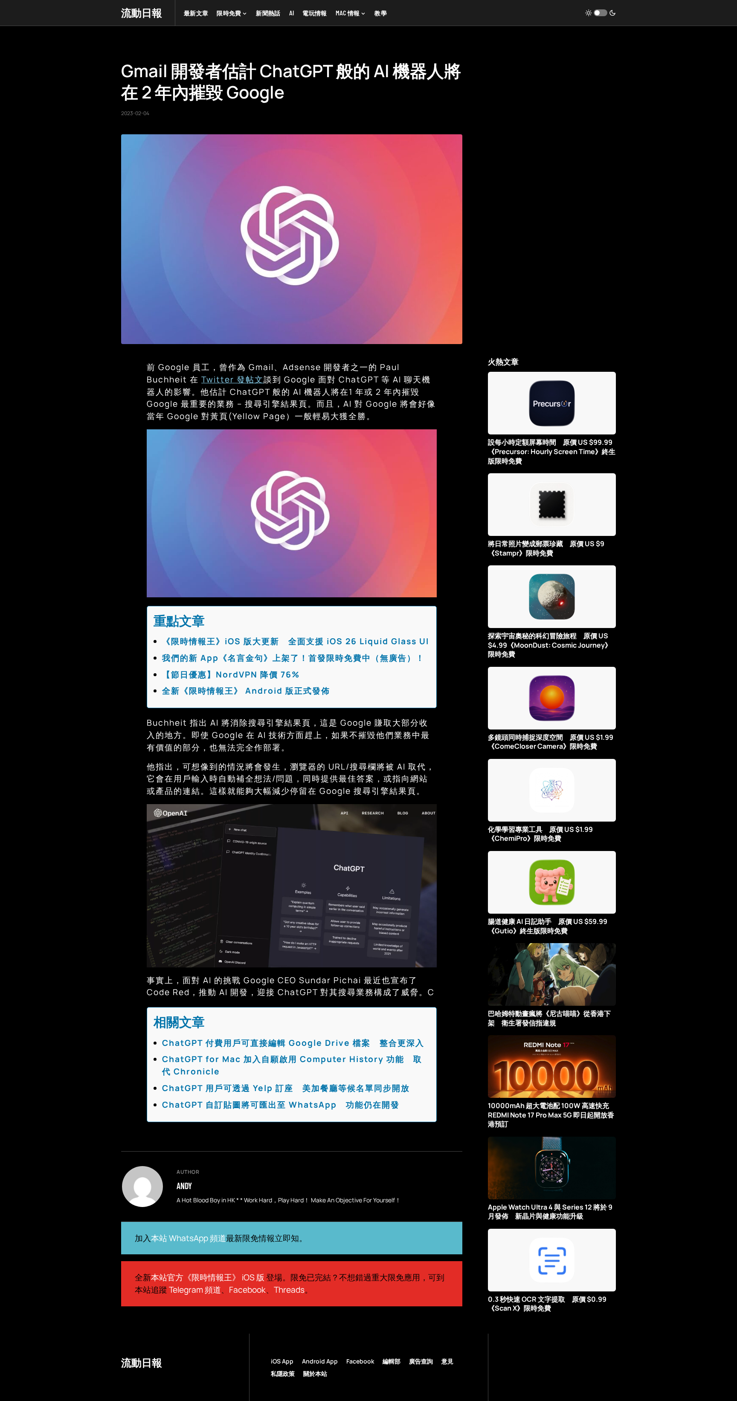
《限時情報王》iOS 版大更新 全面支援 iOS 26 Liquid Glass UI (295, 641)
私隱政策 (283, 1373)
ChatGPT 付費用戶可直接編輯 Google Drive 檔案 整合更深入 (293, 1042)
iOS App (282, 1361)
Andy (184, 1186)
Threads (289, 1289)
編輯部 (391, 1361)
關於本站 (315, 1373)
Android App (320, 1361)
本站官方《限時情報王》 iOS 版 (207, 1277)
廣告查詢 (421, 1361)
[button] (600, 13)
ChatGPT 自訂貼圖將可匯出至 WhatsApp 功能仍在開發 (281, 1104)
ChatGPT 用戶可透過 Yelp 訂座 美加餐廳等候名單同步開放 (286, 1088)
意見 (447, 1361)
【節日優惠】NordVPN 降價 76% (231, 674)
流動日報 (141, 12)
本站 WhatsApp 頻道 (188, 1238)
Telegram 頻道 (195, 1289)
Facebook (247, 1289)
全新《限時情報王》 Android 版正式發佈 (246, 690)
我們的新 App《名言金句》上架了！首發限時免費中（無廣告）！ (293, 657)
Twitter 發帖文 (232, 379)
